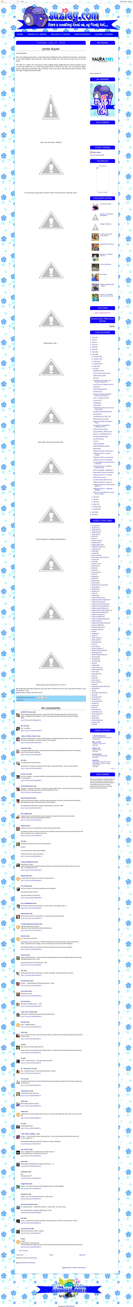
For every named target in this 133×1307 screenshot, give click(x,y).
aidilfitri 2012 (95, 532)
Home (51, 1255)
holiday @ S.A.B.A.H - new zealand (103, 457)
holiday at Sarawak (97, 627)
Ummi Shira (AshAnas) (27, 1204)
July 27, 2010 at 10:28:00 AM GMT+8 (31, 820)
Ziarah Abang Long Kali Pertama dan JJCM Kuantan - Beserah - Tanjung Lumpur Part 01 (101, 763)
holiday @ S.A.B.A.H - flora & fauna (103, 451)
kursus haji (95, 646)
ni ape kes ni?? (97, 400)
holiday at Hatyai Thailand (99, 608)
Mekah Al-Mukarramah (98, 654)
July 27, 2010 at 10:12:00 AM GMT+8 (31, 768)
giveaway (94, 583)
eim (22, 760)
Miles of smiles (96, 742)
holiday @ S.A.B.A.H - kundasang (102, 460)
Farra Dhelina (25, 886)
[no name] (94, 525)
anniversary (95, 534)
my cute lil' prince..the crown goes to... (106, 234)
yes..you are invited (105, 204)
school (93, 684)
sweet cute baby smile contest (101, 373)
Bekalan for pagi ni (97, 749)
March (95, 504)
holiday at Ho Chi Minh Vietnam (101, 610)
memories (94, 657)
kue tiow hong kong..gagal (100, 436)
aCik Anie (23, 1001)
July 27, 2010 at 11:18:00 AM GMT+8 (31, 949)
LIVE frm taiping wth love (100, 389)
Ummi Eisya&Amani (27, 798)
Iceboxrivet (95, 760)
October (95, 361)
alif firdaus (96, 378)
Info (93, 631)
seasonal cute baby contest (99, 686)
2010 (93, 354)
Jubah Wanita (95, 642)
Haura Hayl (95, 587)
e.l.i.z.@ (23, 1079)
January (95, 509)
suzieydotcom (95, 701)
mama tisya (24, 748)
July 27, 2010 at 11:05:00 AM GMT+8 (31, 908)
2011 (93, 352)
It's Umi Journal (97, 754)
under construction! (98, 443)
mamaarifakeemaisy (27, 786)
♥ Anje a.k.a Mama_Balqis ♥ (29, 736)
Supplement (95, 699)
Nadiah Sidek (25, 876)
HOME (20, 34)
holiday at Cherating (97, 602)
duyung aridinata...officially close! (102, 431)
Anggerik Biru (25, 1184)
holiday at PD (95, 621)
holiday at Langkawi (97, 614)
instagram (94, 633)
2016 (93, 340)
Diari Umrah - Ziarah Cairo (99, 557)
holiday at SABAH (97, 625)
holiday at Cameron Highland (100, 599)
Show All (113, 768)
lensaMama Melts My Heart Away (102, 411)
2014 (93, 344)
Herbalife (94, 591)
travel (93, 707)
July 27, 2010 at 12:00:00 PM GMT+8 (31, 996)
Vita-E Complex (96, 714)
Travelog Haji (95, 709)
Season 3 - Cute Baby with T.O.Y (102, 434)
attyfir (22, 1101)
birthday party (95, 542)
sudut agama (95, 697)
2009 (93, 512)
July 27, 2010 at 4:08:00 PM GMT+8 (31, 1106)
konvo (93, 644)
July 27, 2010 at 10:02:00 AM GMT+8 (31, 742)
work (93, 724)
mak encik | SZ (25, 1149)
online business (96, 667)
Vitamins (94, 716)
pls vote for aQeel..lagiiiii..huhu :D (102, 479)
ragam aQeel (95, 674)
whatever (94, 722)
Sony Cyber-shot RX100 (98, 692)
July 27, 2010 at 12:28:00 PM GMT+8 (31, 1016)
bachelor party (96, 540)
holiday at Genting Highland (99, 606)
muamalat (94, 659)
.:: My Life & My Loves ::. (99, 736)
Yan (22, 1123)
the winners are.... (98, 391)
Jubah (93, 635)
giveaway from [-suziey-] (107, 244)
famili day (94, 566)
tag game (94, 703)
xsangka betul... (97, 403)
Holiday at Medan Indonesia (100, 619)
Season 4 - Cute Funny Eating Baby (106, 214)
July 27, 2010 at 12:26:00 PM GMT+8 (31, 1006)
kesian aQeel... (97, 405)
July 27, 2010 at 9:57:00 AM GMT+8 (31, 720)
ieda (22, 1218)
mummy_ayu (25, 774)
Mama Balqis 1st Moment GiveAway (103, 472)
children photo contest (99, 375)
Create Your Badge (102, 192)
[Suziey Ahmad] (102, 190)
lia (21, 1044)
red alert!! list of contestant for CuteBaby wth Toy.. (101, 426)
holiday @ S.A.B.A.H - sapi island (102, 475)
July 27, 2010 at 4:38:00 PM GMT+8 (31, 1118)
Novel (93, 663)
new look (95, 441)
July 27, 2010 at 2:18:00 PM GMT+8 (31, 1063)
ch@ (22, 970)
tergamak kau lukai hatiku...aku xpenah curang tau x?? (102, 381)
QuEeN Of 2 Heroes (26, 712)
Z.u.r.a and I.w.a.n (26, 1228)
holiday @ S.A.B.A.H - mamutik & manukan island (102, 466)
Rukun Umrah (96, 682)
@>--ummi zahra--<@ (27, 1068)
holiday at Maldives (97, 616)
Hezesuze (24, 955)
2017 (93, 337)
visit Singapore (96, 712)
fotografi (94, 576)
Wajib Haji (94, 718)
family (93, 568)
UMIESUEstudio (70, 1306)
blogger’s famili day (105, 224)
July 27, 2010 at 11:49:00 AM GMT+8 (31, 985)
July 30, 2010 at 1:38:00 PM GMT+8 (31, 1247)
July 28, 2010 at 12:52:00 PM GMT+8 (31, 1212)
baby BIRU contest (98, 370)
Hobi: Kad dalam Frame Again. (99, 755)
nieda (22, 1032)
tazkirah (94, 705)
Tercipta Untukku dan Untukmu (30, 924)
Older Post (82, 1255)
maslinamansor (25, 1091)
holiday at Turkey (96, 629)
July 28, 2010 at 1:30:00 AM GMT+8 (31, 1144)
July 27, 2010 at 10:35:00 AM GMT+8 (31, 870)
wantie (23, 1111)
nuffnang (94, 665)
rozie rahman (25, 991)
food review (95, 572)
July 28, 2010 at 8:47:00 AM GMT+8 (31, 1178)
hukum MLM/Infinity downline (101, 446)
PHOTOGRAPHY (83, 34)
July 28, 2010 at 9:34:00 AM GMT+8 (31, 1199)
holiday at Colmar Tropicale (99, 604)
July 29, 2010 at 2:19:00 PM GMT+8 (31, 1233)
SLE (93, 690)
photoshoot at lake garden (100, 429)
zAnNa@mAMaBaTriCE (28, 862)
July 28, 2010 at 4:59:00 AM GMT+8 (31, 1156)
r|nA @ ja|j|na (25, 813)
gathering (94, 580)
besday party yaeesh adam (100, 419)
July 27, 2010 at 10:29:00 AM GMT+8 (31, 835)
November (96, 359)
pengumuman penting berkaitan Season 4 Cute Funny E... (102, 394)
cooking (94, 553)
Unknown (23, 936)
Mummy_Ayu (96, 748)
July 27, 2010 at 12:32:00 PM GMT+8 (31, 1027)
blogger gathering (97, 544)
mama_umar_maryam (27, 1012)
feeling (93, 570)
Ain (22, 841)
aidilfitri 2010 (95, 530)
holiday (94, 595)
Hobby (93, 593)
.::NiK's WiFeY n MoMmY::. (28, 1134)
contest (94, 551)
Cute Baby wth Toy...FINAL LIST (102, 416)
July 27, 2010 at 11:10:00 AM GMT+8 (31, 918)
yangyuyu (24, 825)
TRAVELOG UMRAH (37, 34)
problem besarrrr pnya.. (99, 477)
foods (22, 700)
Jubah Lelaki (95, 640)
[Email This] (38, 698)
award (93, 538)
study (93, 695)
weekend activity (96, 720)
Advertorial (95, 528)
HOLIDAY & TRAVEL (60, 34)
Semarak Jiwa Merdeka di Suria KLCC (102, 737)
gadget (94, 578)
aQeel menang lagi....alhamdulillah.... (103, 470)
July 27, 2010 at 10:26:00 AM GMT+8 (31, 808)
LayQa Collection (96, 648)
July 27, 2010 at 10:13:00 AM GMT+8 (31, 780)
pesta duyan (96, 387)
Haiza (22, 1161)
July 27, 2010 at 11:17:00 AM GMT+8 (31, 930)
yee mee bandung (98, 439)
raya (93, 676)
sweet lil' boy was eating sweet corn (103, 384)
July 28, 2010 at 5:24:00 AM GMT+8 (31, 1166)
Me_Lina (23, 726)
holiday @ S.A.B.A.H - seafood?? (102, 482)
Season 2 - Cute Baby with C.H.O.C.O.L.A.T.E (106, 295)
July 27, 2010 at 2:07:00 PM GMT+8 (31, 1052)
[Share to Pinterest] (46, 698)
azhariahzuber (25, 913)
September (96, 364)
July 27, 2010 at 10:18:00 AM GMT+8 (31, 792)
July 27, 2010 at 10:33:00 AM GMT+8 (31, 856)
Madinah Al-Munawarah (98, 650)
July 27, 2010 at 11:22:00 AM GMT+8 (31, 965)
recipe (93, 678)
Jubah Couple (96, 638)
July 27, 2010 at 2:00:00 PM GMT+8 (31, 1039)
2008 (93, 514)
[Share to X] (42, 698)
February (96, 506)
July (94, 368)
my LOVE (94, 661)
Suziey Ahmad (96, 152)
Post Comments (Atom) (30, 1258)
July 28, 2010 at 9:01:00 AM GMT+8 (31, 1188)
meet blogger (95, 652)
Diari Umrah (95, 555)
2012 (93, 349)
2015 (93, 342)
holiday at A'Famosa (97, 597)
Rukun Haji (95, 680)
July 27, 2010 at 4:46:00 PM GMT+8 (31, 1128)
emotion (94, 559)
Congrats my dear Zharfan (99, 743)
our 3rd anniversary (105, 264)
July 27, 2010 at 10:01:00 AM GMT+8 (31, 730)
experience (95, 563)
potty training (96, 448)
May (94, 499)
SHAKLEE (94, 688)
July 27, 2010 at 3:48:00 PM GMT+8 (31, 1073)
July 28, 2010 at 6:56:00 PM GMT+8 (31, 1223)
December (96, 356)
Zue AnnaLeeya (25, 981)
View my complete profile (97, 155)
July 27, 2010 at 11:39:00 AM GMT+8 (31, 975)
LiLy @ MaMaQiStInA (27, 903)
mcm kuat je (103, 274)
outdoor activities (96, 669)
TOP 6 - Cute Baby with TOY (101, 398)
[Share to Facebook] (44, 698)
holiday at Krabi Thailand (99, 612)
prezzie (94, 671)
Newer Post (20, 1255)
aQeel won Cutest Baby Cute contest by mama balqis (103, 493)
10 (21, 1058)
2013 (93, 347)
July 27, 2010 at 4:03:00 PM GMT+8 (31, 1095)
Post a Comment (23, 1250)
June (95, 497)
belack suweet (97, 414)
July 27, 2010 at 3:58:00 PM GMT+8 (31, 1085)
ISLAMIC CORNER (104, 34)
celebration (95, 549)
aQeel (93, 536)
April (94, 502)
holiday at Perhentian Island (99, 623)
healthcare (95, 589)
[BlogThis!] (40, 698)
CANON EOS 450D (97, 547)
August (95, 366)
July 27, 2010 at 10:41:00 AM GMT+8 (31, 898)
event (93, 561)
